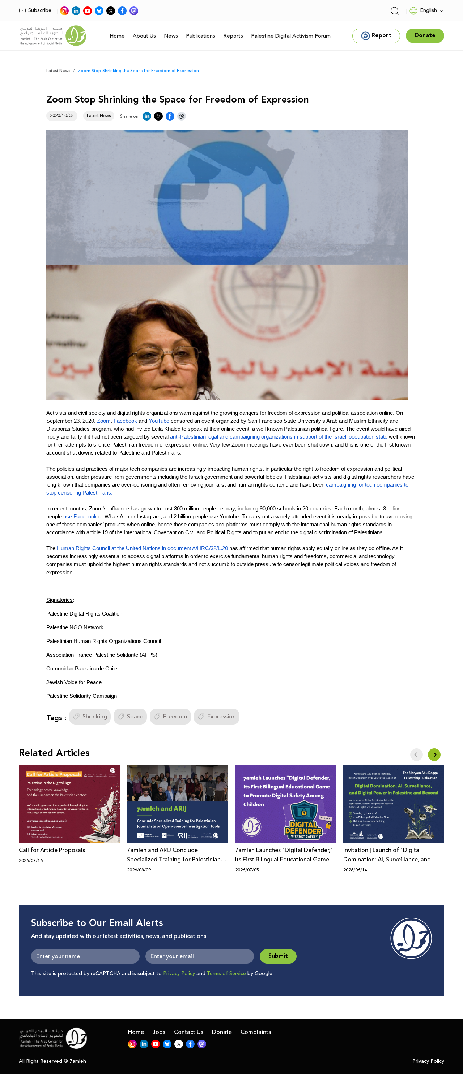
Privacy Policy (179, 974)
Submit (278, 956)
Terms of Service (226, 974)
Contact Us (188, 1032)
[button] (434, 754)
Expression (221, 716)
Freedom (175, 716)
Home (117, 36)
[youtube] (87, 11)
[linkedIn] (76, 11)
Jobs (159, 1032)
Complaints (256, 1032)
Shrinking (94, 716)
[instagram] (64, 11)
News (171, 36)
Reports (233, 36)
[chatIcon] (133, 11)
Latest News (58, 71)
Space (135, 716)
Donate (222, 1032)
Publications (200, 36)
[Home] (53, 36)
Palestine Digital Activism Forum (291, 36)
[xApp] (110, 11)
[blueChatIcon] (99, 11)
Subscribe (39, 10)
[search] (394, 10)
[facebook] (122, 11)
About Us (144, 36)
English (428, 10)
